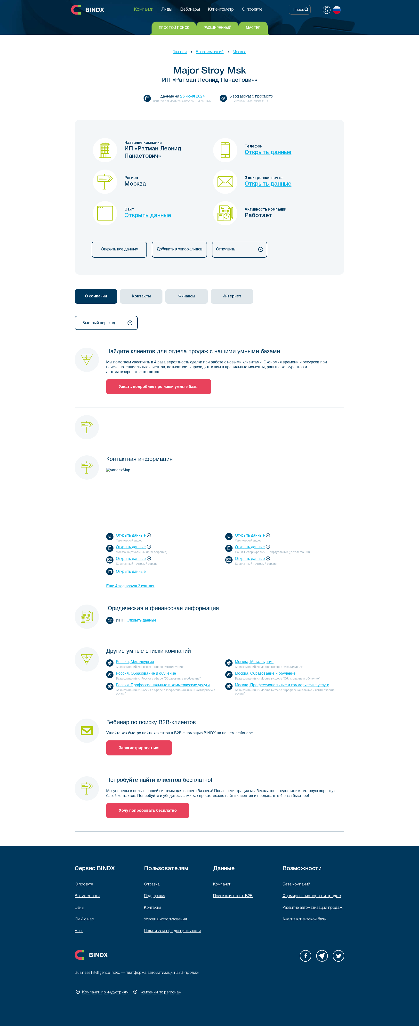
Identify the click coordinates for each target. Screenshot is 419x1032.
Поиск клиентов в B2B (233, 896)
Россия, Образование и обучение (146, 673)
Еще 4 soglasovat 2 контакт (130, 586)
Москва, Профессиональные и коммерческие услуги (282, 685)
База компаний (210, 52)
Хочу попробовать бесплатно (148, 810)
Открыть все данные (119, 249)
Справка (152, 884)
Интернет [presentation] (232, 296)
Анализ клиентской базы (304, 919)
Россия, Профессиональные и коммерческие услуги (163, 685)
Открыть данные (268, 152)
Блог (79, 931)
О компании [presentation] (96, 296)
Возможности (87, 896)
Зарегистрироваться (139, 748)
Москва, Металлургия (254, 662)
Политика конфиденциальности (172, 931)
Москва (239, 52)
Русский (337, 10)
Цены (79, 907)
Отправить (225, 249)
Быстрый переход (98, 323)
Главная (180, 52)
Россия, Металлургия (135, 662)
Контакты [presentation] (141, 296)
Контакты (152, 907)
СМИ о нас (84, 919)
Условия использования (165, 919)
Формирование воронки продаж (311, 896)
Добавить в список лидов (179, 249)
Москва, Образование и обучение (265, 673)
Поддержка (154, 896)
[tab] (96, 296)
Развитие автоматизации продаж (312, 907)
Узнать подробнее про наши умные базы (159, 387)
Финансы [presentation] (186, 296)
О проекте (84, 884)
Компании (222, 884)
